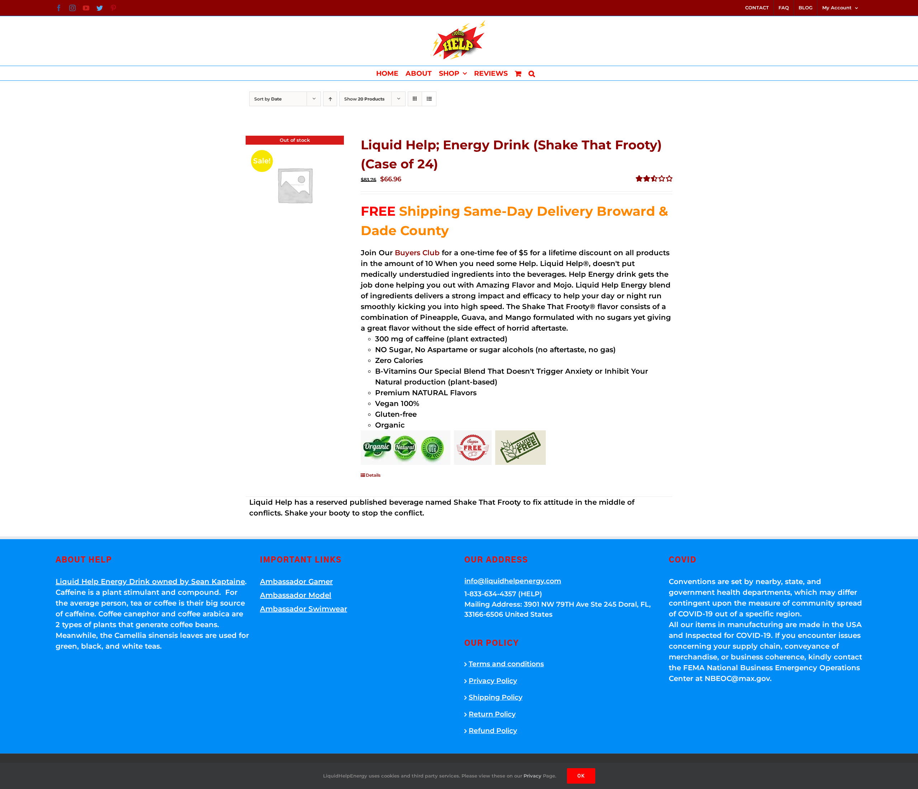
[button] (532, 73)
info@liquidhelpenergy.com (512, 581)
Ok (581, 776)
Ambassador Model (295, 595)
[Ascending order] (330, 99)
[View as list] (429, 99)
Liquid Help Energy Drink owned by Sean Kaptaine (150, 581)
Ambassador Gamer (296, 581)
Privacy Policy (493, 681)
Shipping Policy (495, 697)
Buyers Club (417, 252)
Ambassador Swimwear (303, 608)
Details (373, 475)
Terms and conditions (506, 664)
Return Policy (492, 714)
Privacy (532, 776)
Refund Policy (493, 731)
